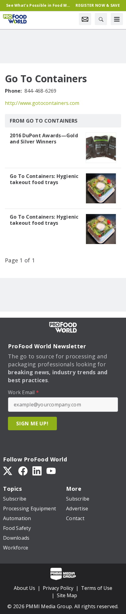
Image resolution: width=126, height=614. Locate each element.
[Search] (101, 19)
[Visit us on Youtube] (51, 470)
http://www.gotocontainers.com (42, 103)
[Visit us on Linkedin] (37, 470)
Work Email (23, 392)
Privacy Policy (58, 588)
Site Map (67, 595)
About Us (24, 588)
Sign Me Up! (32, 423)
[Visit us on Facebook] (23, 470)
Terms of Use (96, 588)
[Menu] (117, 19)
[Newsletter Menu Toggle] (85, 19)
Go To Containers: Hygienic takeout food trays (44, 179)
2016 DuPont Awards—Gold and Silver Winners (44, 138)
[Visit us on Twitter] (8, 470)
